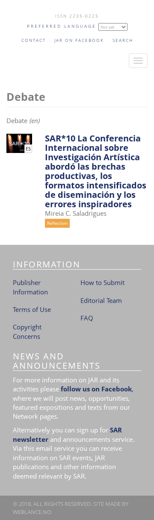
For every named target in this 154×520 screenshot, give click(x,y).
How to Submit (102, 282)
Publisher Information (30, 287)
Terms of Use (32, 309)
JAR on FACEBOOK (79, 40)
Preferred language (61, 26)
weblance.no (32, 512)
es (28, 149)
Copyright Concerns (27, 331)
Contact (33, 40)
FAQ (86, 318)
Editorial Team (101, 300)
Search (123, 40)
